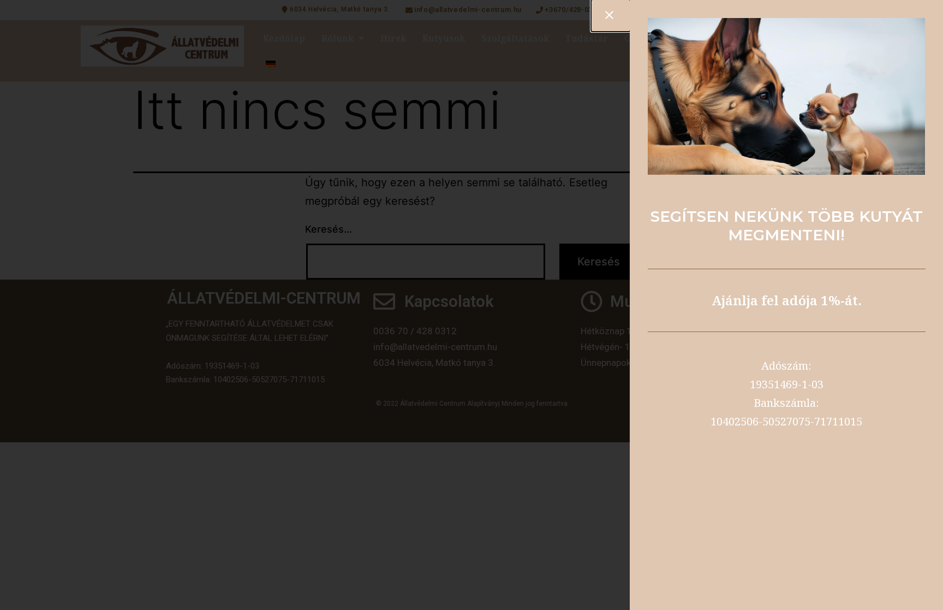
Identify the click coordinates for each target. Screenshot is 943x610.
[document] (471, 305)
